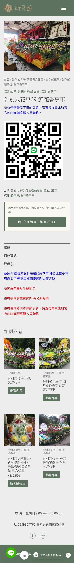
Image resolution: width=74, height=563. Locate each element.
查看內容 (16, 390)
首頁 (6, 79)
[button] (63, 8)
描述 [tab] (7, 247)
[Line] (11, 552)
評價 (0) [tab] (9, 263)
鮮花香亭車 (27, 195)
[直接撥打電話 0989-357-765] (24, 555)
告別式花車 (52, 79)
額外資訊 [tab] (10, 255)
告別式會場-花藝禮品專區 (27, 79)
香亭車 (15, 195)
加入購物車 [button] (18, 483)
